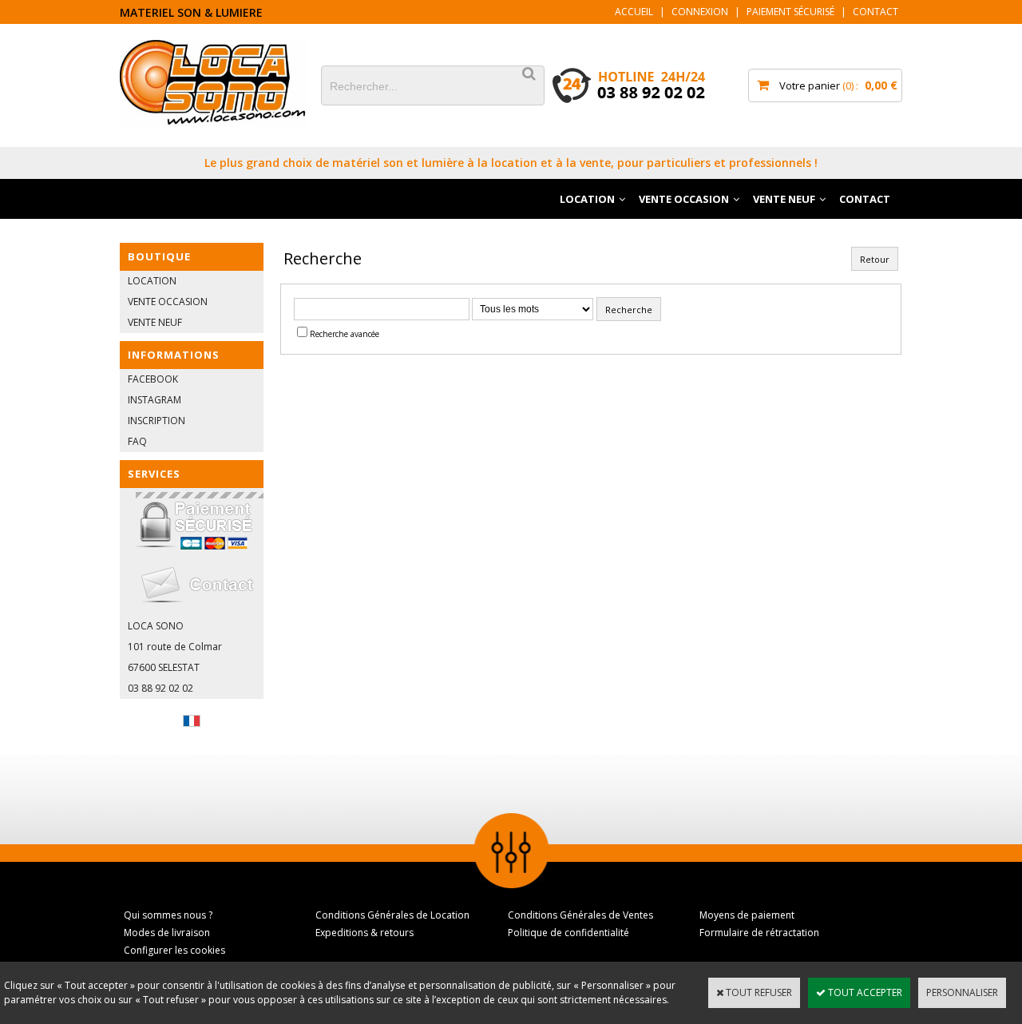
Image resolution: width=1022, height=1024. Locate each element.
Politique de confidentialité (568, 932)
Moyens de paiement (746, 915)
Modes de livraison (167, 932)
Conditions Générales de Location (392, 915)
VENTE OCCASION (684, 199)
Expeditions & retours (364, 932)
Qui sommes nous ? (168, 915)
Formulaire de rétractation (759, 932)
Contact (875, 11)
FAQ (137, 441)
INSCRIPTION (156, 420)
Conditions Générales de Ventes (580, 915)
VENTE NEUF (784, 199)
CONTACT (864, 199)
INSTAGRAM (154, 400)
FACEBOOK (153, 379)
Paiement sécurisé (790, 11)
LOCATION (587, 199)
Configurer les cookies (174, 950)
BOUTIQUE (159, 256)
